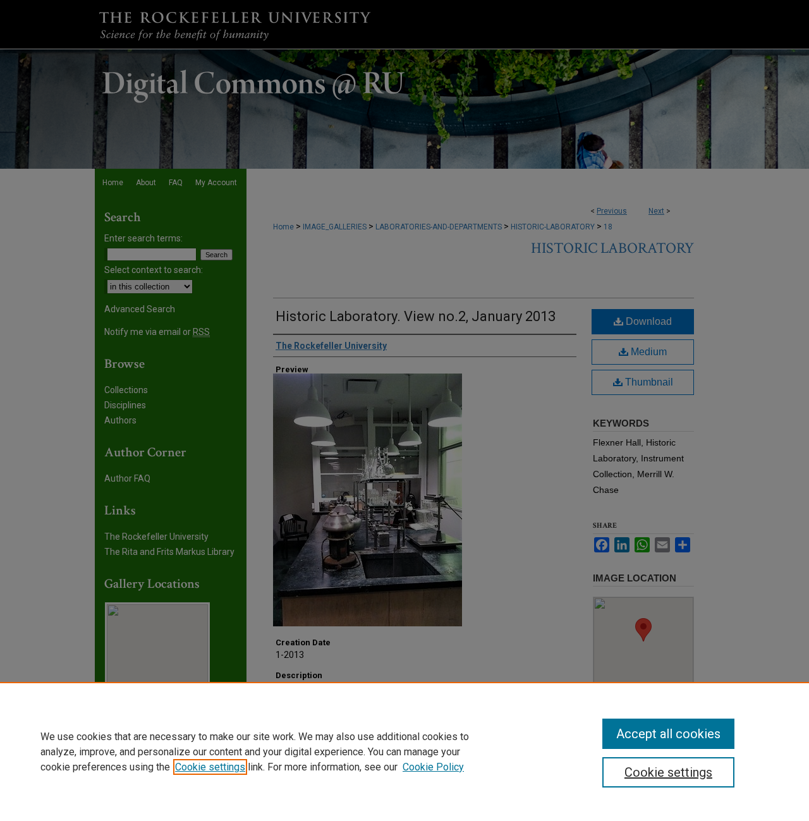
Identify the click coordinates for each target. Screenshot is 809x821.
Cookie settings (210, 767)
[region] (404, 751)
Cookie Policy (433, 767)
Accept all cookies (668, 733)
